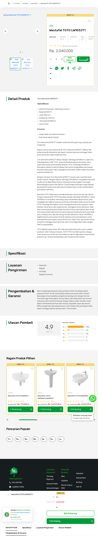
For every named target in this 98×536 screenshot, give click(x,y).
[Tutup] (30, 509)
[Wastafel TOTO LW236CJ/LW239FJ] (50, 378)
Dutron (53, 439)
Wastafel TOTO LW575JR (78, 396)
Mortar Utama (27, 439)
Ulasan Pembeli (65, 528)
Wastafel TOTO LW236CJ (18, 396)
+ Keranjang (83, 59)
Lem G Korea (61, 439)
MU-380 (35, 439)
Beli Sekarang (69, 59)
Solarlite (64, 481)
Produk (17, 3)
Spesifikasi (26, 528)
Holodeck (79, 473)
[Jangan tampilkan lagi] (27, 509)
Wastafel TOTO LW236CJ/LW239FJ (46, 397)
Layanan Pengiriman (45, 528)
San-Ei (78, 487)
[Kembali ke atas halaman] (87, 453)
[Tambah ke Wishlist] (32, 368)
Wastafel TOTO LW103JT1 (51, 3)
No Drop (79, 482)
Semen (44, 439)
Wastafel (34, 3)
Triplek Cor (10, 439)
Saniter (25, 3)
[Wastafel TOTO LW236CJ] (21, 378)
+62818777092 (18, 487)
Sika (63, 476)
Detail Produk (11, 528)
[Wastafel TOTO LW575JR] (80, 378)
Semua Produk (52, 484)
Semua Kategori (52, 488)
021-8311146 (17, 483)
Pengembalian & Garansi (16, 533)
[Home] (9, 3)
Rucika (18, 439)
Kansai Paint (81, 478)
